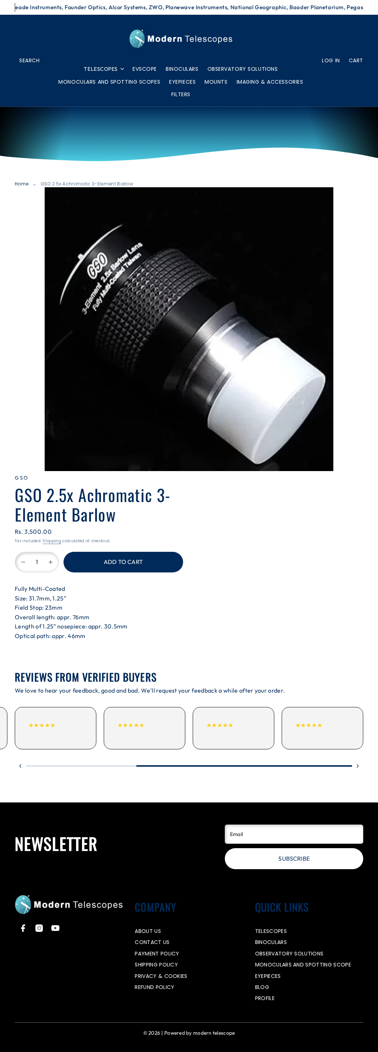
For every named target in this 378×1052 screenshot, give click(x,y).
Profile (265, 998)
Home (21, 184)
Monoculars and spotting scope (303, 964)
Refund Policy (154, 987)
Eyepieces (182, 82)
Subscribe (293, 858)
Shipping (51, 541)
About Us (148, 931)
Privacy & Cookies (161, 976)
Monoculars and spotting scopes (109, 82)
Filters (180, 94)
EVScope (145, 69)
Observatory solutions (242, 69)
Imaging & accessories (270, 82)
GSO (22, 477)
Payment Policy (157, 953)
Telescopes (101, 69)
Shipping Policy (156, 964)
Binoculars (182, 69)
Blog (262, 987)
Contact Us (152, 942)
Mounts (216, 82)
